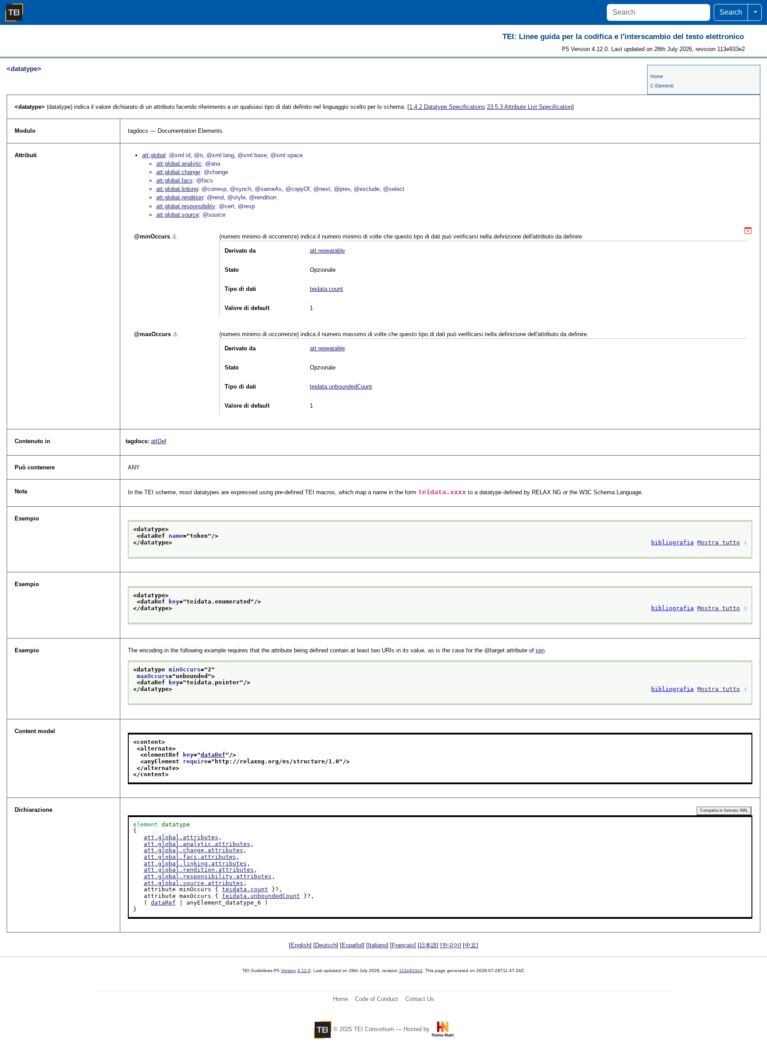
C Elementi (661, 85)
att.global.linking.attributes (195, 863)
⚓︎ (174, 236)
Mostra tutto (718, 542)
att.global (154, 155)
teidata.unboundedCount (341, 386)
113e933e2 (411, 970)
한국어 (450, 945)
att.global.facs (174, 180)
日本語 (428, 945)
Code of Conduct (376, 999)
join (540, 650)
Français (403, 945)
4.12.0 (304, 970)
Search (731, 12)
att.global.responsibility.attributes (208, 876)
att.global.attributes (181, 837)
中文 (470, 945)
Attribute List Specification (529, 106)
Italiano (377, 945)
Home (656, 76)
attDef (158, 441)
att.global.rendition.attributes (199, 869)
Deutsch (325, 945)
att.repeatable (327, 250)
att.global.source (177, 214)
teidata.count (326, 289)
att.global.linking (177, 189)
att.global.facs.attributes (190, 857)
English (300, 945)
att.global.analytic (179, 163)
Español (352, 945)
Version (288, 970)
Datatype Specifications (447, 106)
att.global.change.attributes (193, 850)
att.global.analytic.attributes (197, 844)
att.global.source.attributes (193, 883)
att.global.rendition (179, 197)
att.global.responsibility (185, 206)
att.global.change (178, 172)
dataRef (213, 754)
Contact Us (419, 999)
